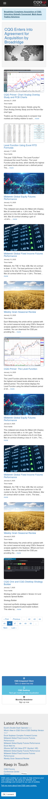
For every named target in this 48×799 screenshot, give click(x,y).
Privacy (24, 773)
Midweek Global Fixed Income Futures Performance (23, 255)
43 (35, 619)
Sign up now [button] (24, 700)
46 (10, 624)
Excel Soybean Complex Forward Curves (20, 735)
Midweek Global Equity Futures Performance (20, 198)
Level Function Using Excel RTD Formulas (20, 146)
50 (31, 623)
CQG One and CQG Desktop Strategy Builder (23, 583)
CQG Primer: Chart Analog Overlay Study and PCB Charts (22, 96)
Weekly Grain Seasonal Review (20, 311)
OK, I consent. (8, 794)
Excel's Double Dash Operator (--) (17, 727)
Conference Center (11, 771)
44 (40, 619)
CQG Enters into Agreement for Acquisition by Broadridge (18, 35)
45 (5, 623)
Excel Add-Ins (9, 745)
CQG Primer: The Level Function (20, 368)
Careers (7, 774)
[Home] (40, 3)
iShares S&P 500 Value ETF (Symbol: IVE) (21, 748)
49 (26, 623)
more (37, 118)
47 (16, 623)
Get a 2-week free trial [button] (24, 682)
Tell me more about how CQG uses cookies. (19, 785)
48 (21, 623)
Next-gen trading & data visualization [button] (24, 691)
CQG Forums (9, 769)
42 (30, 619)
